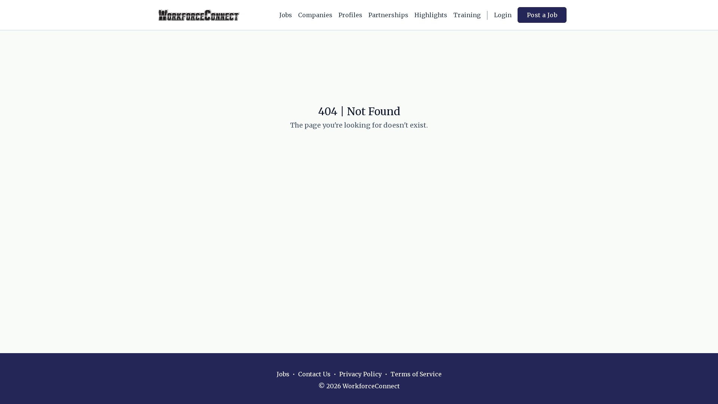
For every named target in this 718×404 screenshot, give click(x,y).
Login (503, 15)
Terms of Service (416, 374)
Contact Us (314, 374)
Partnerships (388, 15)
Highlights (430, 15)
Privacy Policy (360, 374)
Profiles (350, 15)
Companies (315, 15)
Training (467, 15)
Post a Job (542, 15)
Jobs (285, 15)
